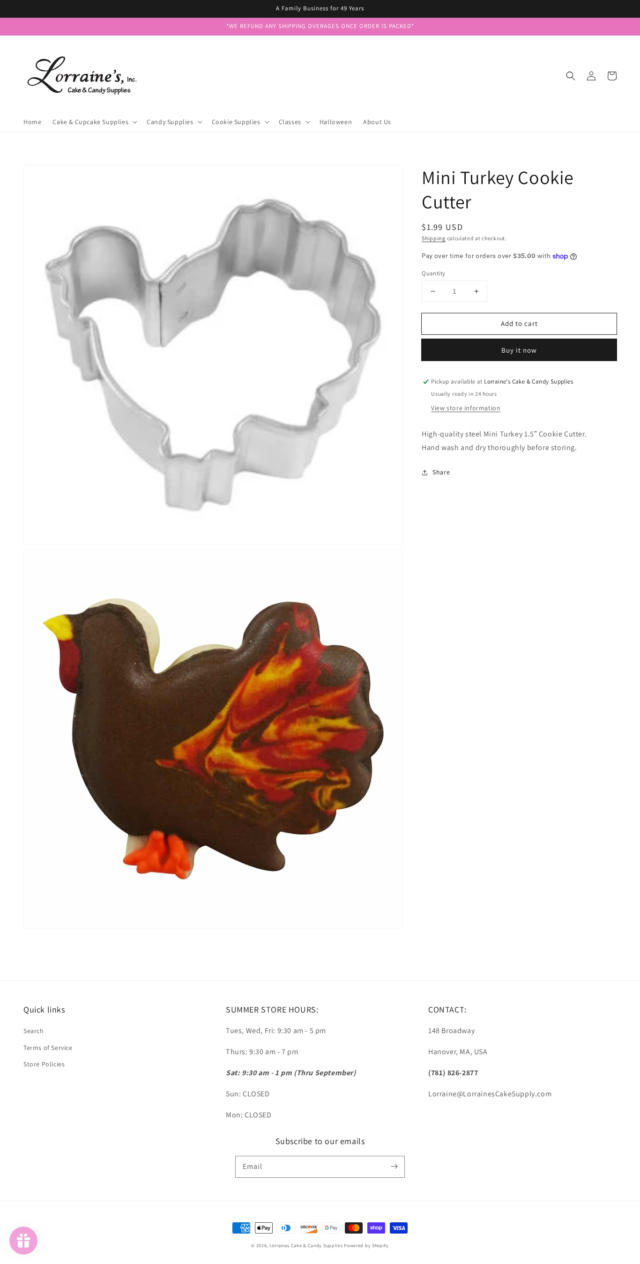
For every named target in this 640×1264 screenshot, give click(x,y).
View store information (465, 408)
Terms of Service (48, 1047)
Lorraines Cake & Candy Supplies (306, 1245)
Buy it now (519, 350)
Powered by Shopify (366, 1245)
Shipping (434, 238)
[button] (570, 76)
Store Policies (44, 1064)
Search (33, 1031)
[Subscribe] (394, 1166)
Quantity (433, 273)
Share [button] (441, 472)
